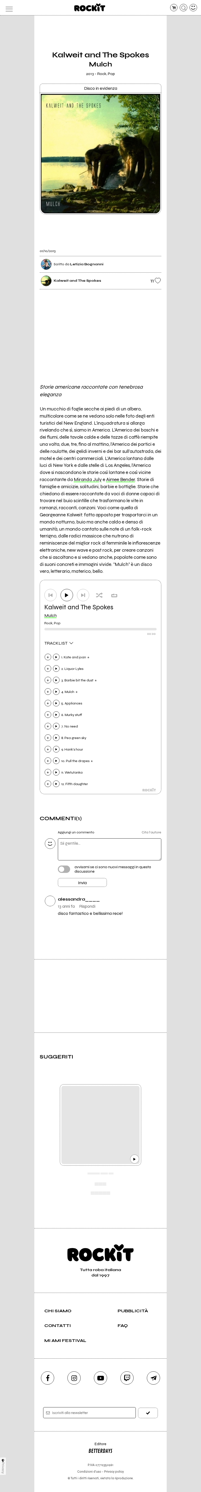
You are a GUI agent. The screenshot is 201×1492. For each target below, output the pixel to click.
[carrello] (174, 8)
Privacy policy (114, 1471)
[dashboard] (193, 8)
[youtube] (100, 1378)
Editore (97, 1446)
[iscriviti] (148, 1413)
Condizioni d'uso (89, 1471)
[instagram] (74, 1378)
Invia (82, 882)
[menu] (8, 8)
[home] (89, 7)
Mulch (50, 615)
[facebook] (47, 1378)
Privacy (3, 1468)
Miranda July (88, 479)
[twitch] (127, 1378)
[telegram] (153, 1378)
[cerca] (183, 8)
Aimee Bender (120, 479)
